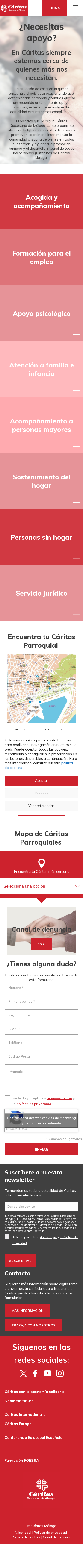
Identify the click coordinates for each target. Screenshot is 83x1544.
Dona (55, 8)
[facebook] (35, 1373)
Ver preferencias (41, 806)
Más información (28, 1311)
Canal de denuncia (57, 1537)
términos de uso (59, 1098)
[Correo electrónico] (41, 1206)
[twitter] (23, 1373)
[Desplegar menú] (75, 8)
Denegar (42, 793)
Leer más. (39, 1230)
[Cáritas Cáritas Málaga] (14, 8)
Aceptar (41, 780)
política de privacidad (34, 1104)
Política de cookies (26, 1537)
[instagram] (59, 1373)
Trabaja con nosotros (33, 1325)
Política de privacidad (50, 1532)
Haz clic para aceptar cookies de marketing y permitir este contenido (41, 1120)
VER (41, 944)
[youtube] (47, 1373)
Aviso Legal (48, 1237)
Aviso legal (23, 1532)
